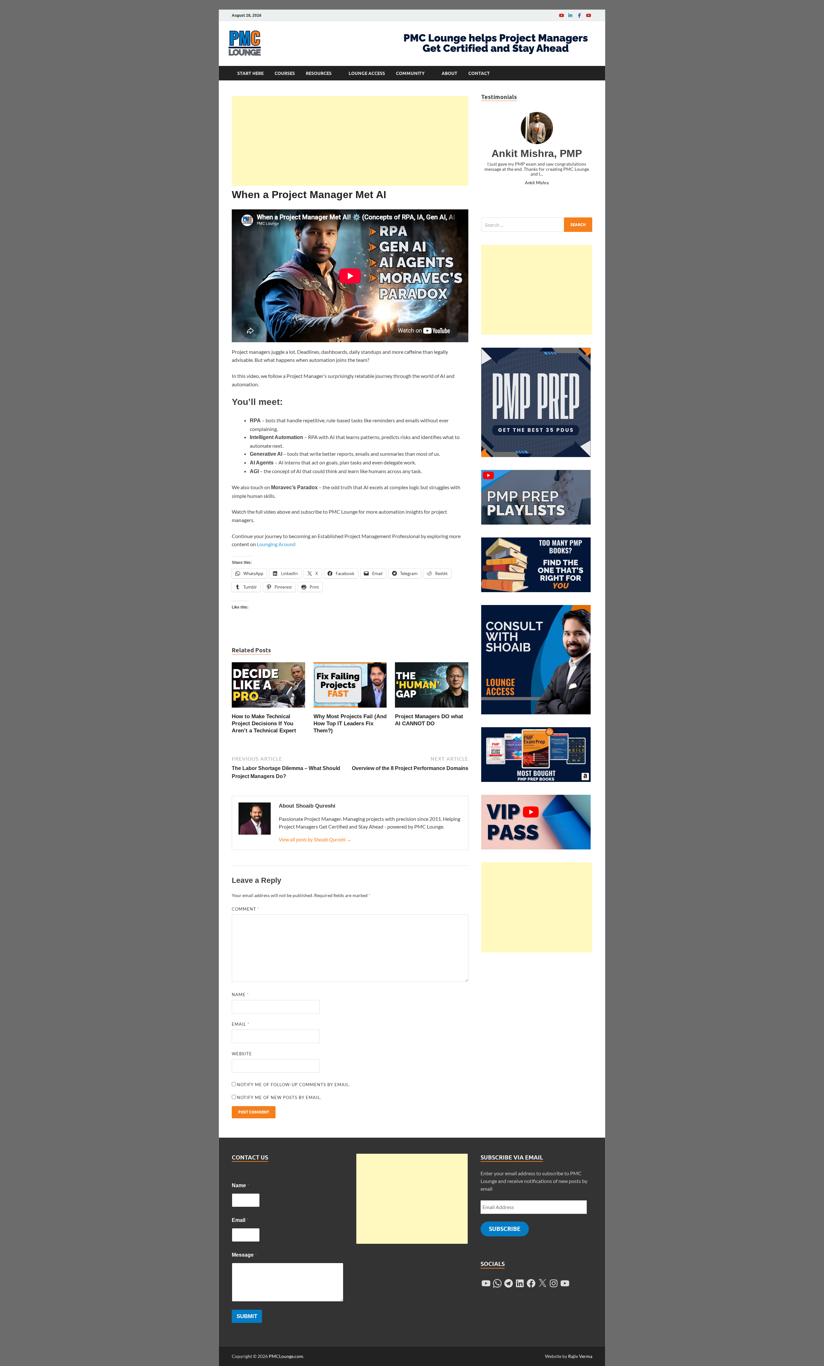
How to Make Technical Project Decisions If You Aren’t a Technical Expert (264, 723)
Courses (285, 73)
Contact (479, 73)
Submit (247, 1316)
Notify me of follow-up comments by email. (293, 1084)
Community (410, 73)
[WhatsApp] (497, 1283)
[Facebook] (579, 15)
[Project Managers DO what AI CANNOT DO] (431, 687)
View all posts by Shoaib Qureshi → (315, 839)
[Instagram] (553, 1283)
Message (244, 1254)
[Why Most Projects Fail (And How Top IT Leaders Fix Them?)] (350, 687)
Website (242, 1053)
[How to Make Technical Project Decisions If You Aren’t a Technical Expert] (268, 687)
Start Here (250, 73)
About (449, 73)
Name (240, 994)
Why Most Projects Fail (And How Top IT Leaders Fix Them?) (350, 723)
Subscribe (504, 1228)
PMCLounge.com (286, 1356)
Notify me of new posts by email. (279, 1097)
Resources (319, 73)
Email (240, 1024)
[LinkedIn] (570, 15)
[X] (542, 1283)
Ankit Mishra (537, 182)
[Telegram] (508, 1283)
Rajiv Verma (580, 1356)
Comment (245, 909)
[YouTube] (561, 15)
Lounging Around (276, 544)
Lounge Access (367, 73)
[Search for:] (536, 224)
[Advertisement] (350, 141)
